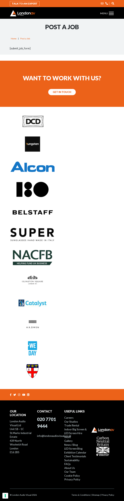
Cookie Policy (72, 475)
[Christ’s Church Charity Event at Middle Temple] (62, 371)
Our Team (70, 471)
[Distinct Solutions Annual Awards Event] (62, 121)
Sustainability (72, 460)
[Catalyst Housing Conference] (62, 302)
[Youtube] (24, 394)
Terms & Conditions (80, 495)
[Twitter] (15, 394)
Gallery (68, 440)
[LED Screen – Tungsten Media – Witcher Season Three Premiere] (62, 144)
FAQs (67, 464)
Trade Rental (71, 425)
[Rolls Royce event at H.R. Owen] (62, 325)
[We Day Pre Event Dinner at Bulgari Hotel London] (62, 348)
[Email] (102, 3)
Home (13, 38)
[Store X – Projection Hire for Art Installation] (62, 189)
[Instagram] (19, 394)
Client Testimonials (75, 456)
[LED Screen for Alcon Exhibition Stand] (62, 166)
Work (67, 437)
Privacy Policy (72, 479)
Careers (68, 417)
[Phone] (106, 3)
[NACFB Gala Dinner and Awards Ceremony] (62, 257)
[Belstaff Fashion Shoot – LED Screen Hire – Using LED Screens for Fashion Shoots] (62, 212)
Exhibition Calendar (75, 452)
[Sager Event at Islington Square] (62, 280)
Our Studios (71, 421)
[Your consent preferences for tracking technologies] (5, 496)
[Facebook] (11, 394)
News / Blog (71, 444)
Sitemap (96, 495)
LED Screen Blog (73, 448)
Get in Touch (62, 92)
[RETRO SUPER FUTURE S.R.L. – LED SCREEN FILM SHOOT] (62, 234)
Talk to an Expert (25, 3)
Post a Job (25, 38)
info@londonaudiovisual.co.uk (54, 435)
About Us (69, 468)
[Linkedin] (28, 394)
